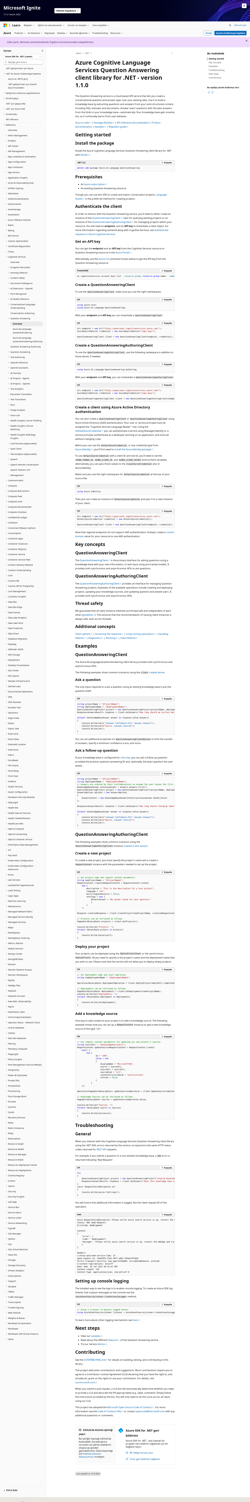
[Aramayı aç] (230, 25)
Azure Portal (122, 252)
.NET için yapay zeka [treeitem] (15, 103)
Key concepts (215, 62)
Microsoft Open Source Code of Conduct (129, 1407)
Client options (82, 634)
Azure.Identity (83, 449)
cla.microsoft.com (85, 1382)
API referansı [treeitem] (12, 119)
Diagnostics (94, 638)
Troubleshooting (217, 70)
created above (156, 672)
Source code (82, 122)
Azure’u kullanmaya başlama (230, 33)
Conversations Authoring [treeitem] (22, 313)
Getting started (216, 58)
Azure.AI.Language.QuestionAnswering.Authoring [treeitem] (27, 339)
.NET (87, 53)
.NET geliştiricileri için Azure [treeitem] (19, 68)
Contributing (215, 77)
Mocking (110, 638)
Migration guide (117, 126)
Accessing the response (108, 634)
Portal (209, 33)
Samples (99, 126)
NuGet (84, 154)
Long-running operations (140, 634)
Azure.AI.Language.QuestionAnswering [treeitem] (22, 331)
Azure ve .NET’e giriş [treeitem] (18, 79)
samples (95, 1336)
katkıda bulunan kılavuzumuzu (90, 1455)
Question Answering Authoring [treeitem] (25, 346)
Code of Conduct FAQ (109, 1411)
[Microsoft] (5, 25)
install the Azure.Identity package (132, 449)
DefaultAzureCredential (88, 430)
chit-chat (125, 757)
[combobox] (23, 56)
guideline (88, 614)
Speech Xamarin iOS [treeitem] (20, 469)
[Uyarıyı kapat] (244, 5)
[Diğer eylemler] (172, 53)
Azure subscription (94, 184)
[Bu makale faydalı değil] (212, 92)
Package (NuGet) (103, 122)
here (135, 1320)
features (112, 1340)
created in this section (135, 846)
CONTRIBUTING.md (94, 1359)
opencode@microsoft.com (150, 1411)
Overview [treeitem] (12, 130)
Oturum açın (240, 25)
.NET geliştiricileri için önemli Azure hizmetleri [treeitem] (22, 86)
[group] (125, 276)
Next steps (214, 73)
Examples (213, 66)
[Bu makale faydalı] (209, 92)
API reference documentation (133, 122)
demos (101, 1344)
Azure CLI (104, 258)
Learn (78, 53)
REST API (101, 1149)
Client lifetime (127, 638)
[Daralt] (42, 50)
